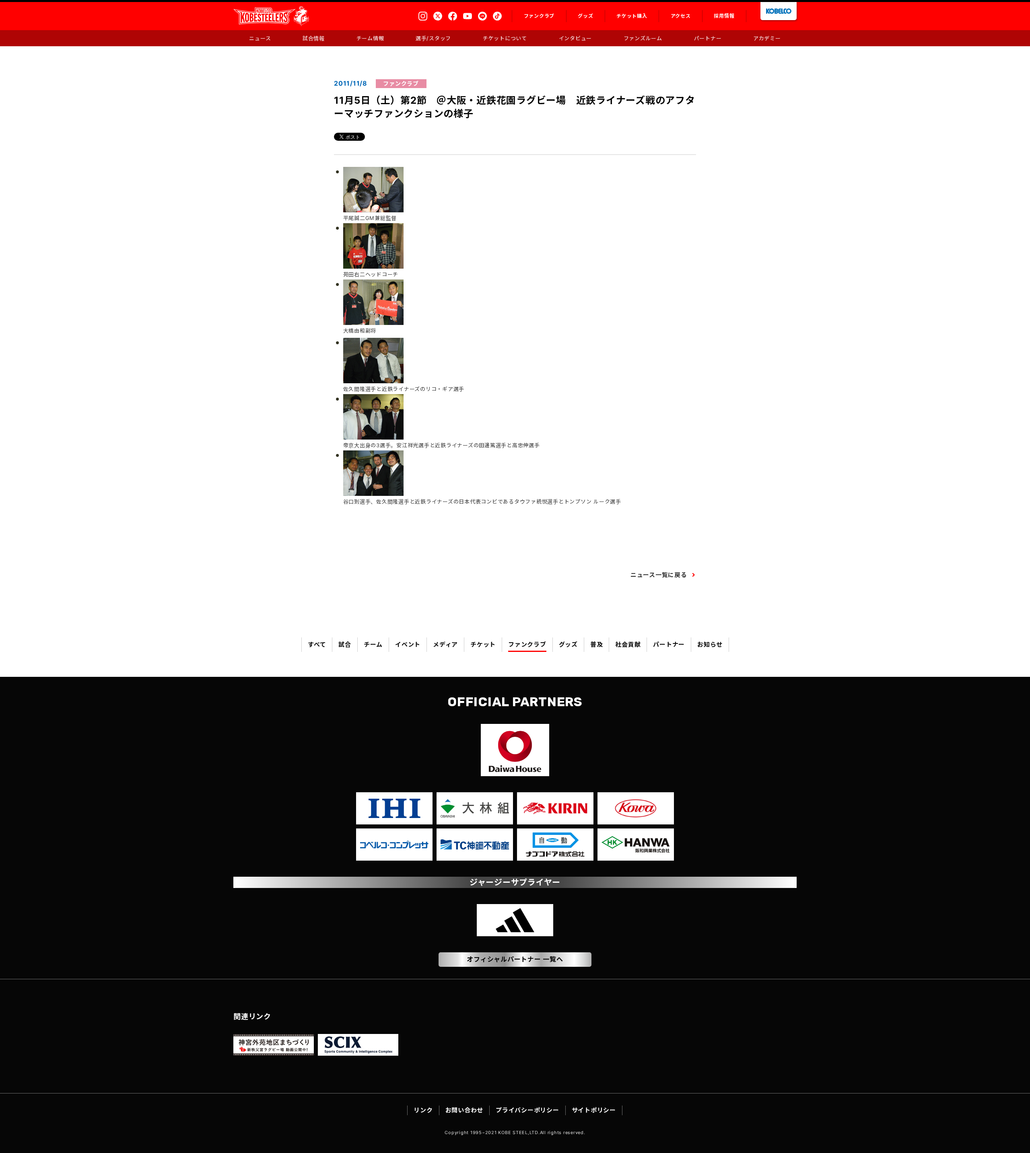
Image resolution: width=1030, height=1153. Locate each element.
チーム (373, 644)
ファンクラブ (527, 644)
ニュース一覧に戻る (658, 575)
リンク (423, 1110)
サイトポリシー (594, 1110)
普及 (596, 644)
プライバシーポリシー (527, 1110)
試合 (344, 644)
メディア (445, 644)
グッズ (568, 644)
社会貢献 (628, 644)
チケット (483, 644)
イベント (407, 644)
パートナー (669, 644)
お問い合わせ (464, 1110)
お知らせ (710, 644)
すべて (317, 644)
